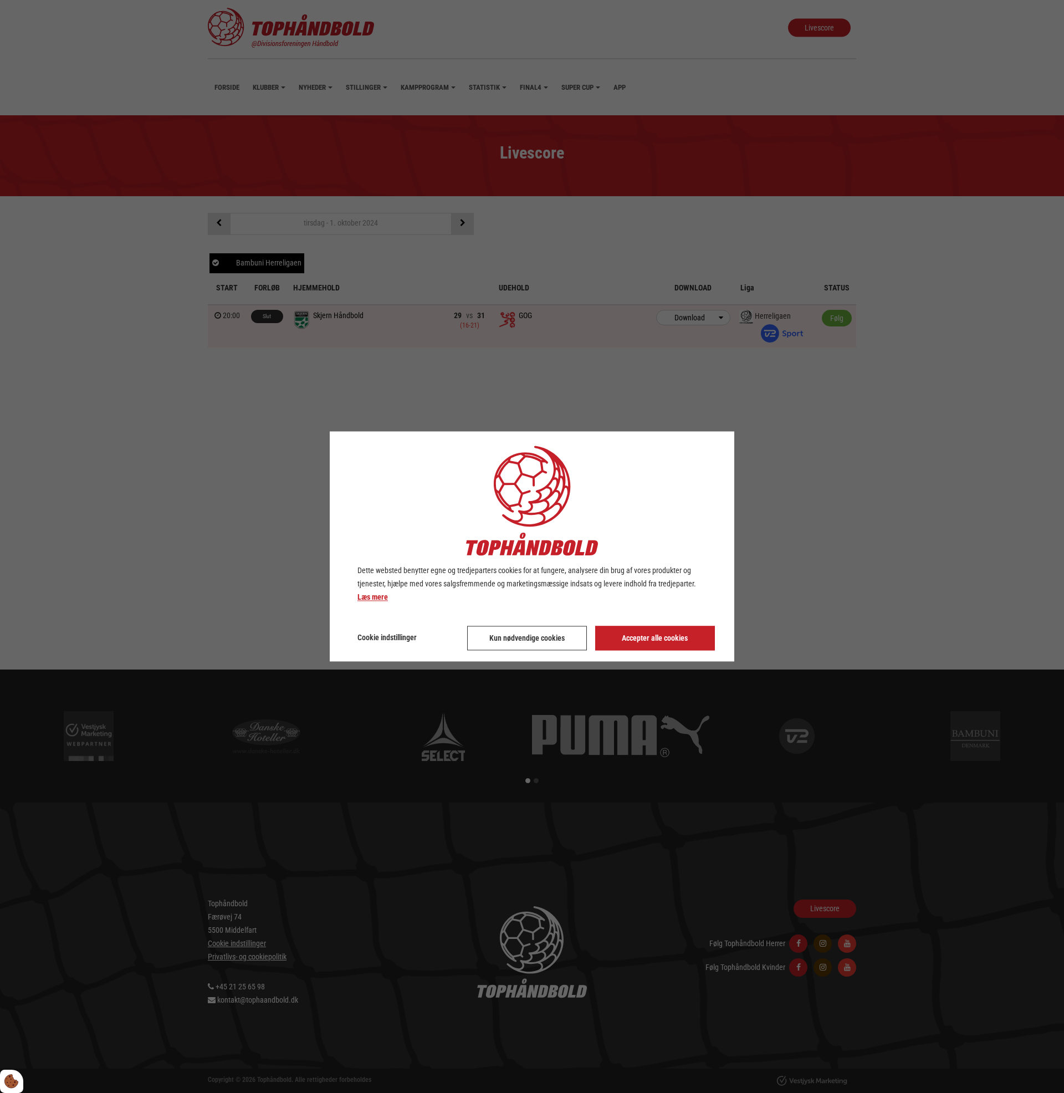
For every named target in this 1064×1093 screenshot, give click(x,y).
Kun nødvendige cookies (527, 638)
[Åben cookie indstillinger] (11, 1081)
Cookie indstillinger (387, 638)
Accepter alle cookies (655, 638)
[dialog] (532, 546)
